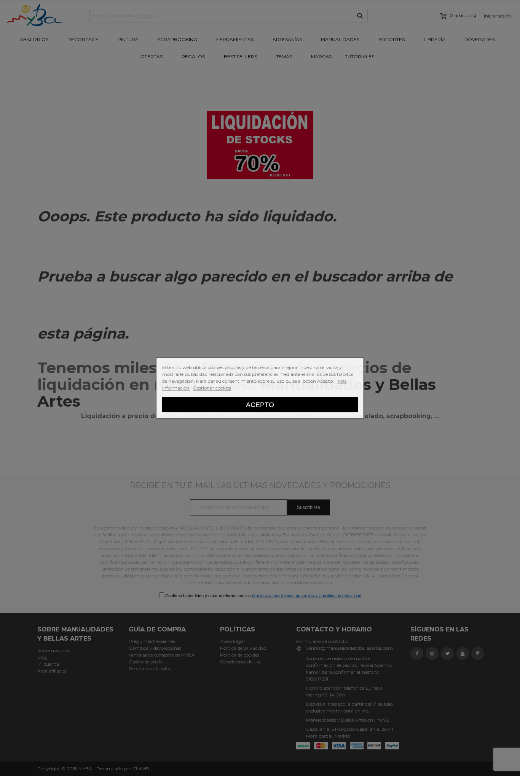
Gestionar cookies (212, 388)
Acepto (260, 405)
